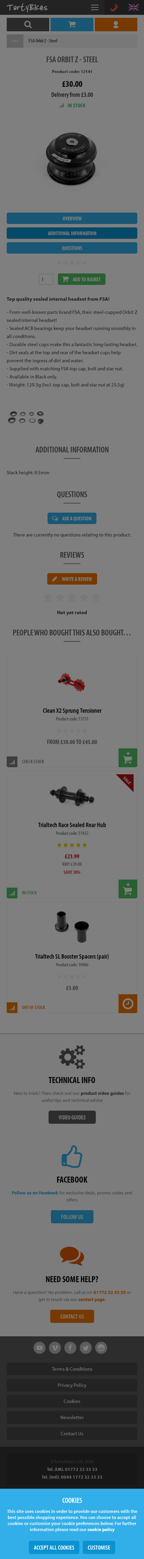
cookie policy (101, 1529)
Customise (99, 1547)
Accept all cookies (54, 1547)
